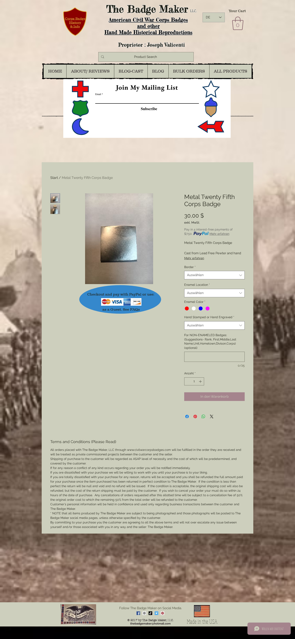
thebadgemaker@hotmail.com (150, 623)
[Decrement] (187, 381)
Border (190, 267)
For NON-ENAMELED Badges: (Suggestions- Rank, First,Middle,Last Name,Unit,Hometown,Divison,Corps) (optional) (210, 341)
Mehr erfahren (219, 233)
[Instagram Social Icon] (144, 613)
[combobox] (214, 275)
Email (98, 94)
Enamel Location (197, 284)
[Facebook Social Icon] (138, 613)
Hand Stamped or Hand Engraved (209, 317)
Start (54, 178)
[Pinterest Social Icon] (162, 613)
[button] (237, 23)
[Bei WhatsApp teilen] (203, 416)
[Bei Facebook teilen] (187, 416)
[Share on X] (211, 416)
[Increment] (200, 381)
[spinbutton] (194, 381)
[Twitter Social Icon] (156, 613)
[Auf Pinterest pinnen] (195, 416)
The (115, 9)
